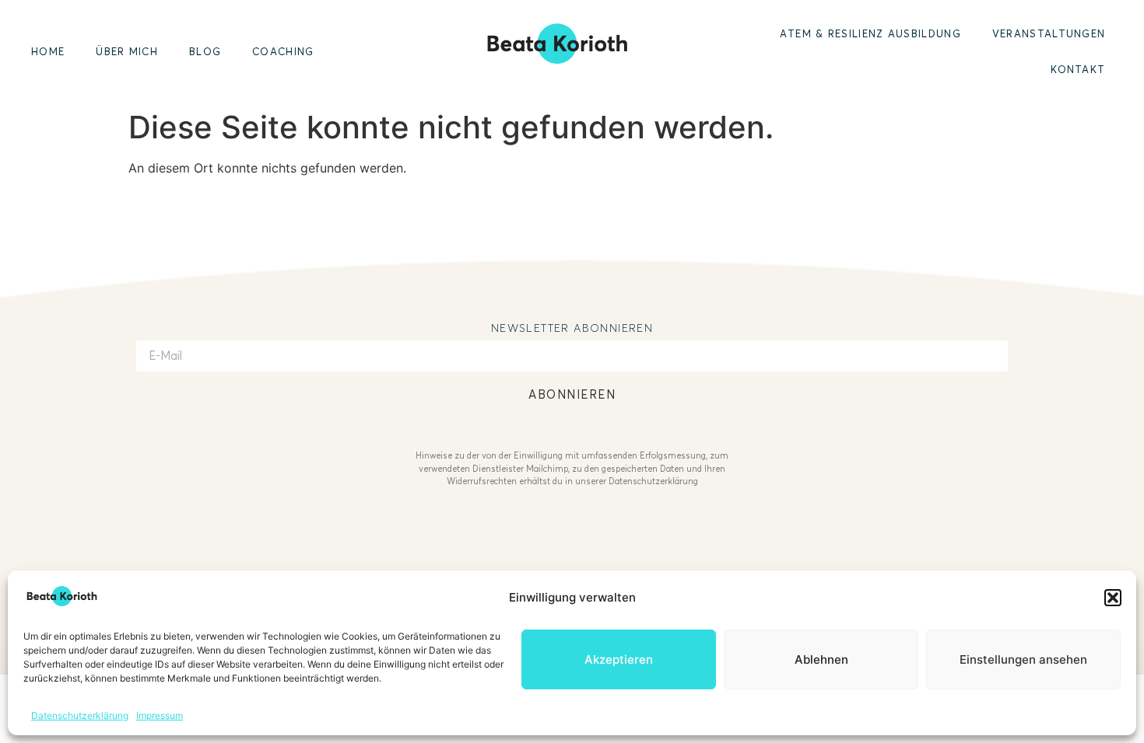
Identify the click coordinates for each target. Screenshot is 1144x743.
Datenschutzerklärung (79, 715)
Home (48, 51)
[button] (1113, 597)
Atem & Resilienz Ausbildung (870, 33)
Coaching (283, 51)
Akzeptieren (618, 659)
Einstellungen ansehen (1023, 659)
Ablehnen (821, 659)
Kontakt (1078, 69)
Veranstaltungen (1049, 33)
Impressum (159, 715)
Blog (205, 51)
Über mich (127, 51)
